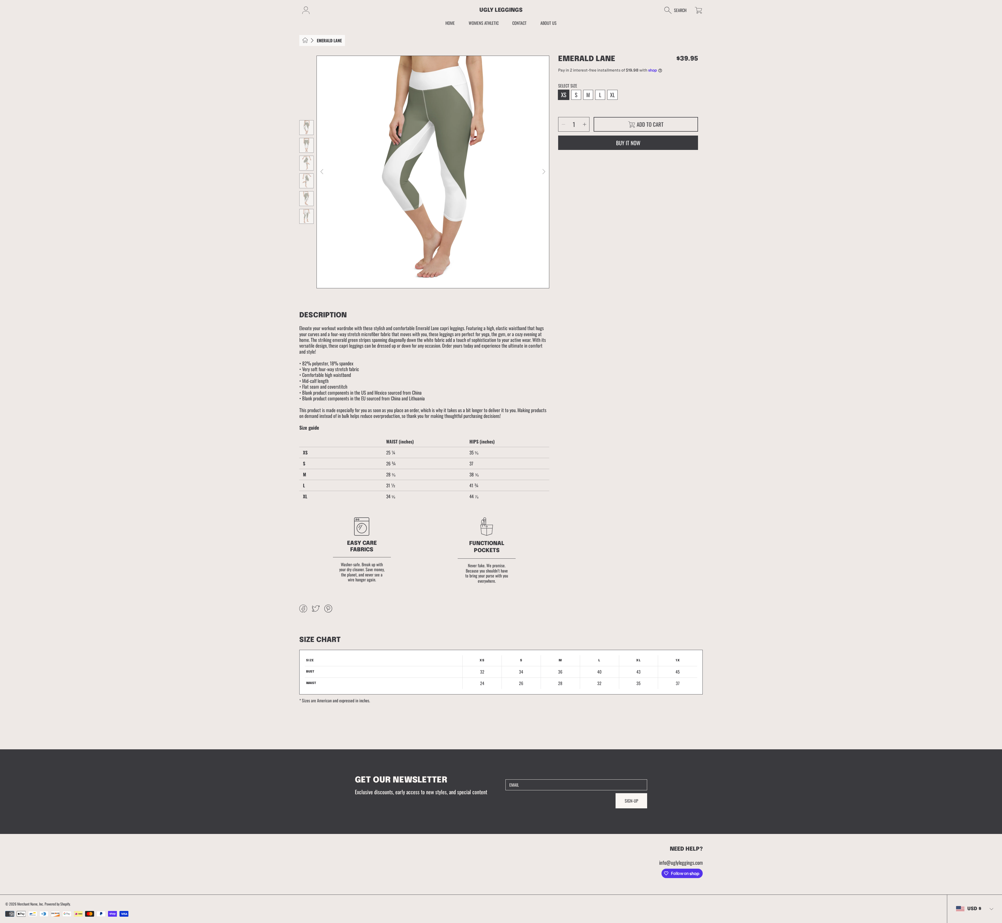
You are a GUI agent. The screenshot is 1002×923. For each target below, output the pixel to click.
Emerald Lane (329, 40)
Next (543, 171)
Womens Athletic (484, 23)
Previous (322, 171)
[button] (678, 10)
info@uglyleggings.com (681, 862)
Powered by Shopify (57, 904)
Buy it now (628, 143)
